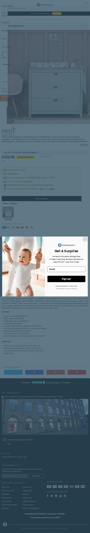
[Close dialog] (85, 239)
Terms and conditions (61, 286)
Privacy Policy (73, 286)
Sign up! (66, 278)
